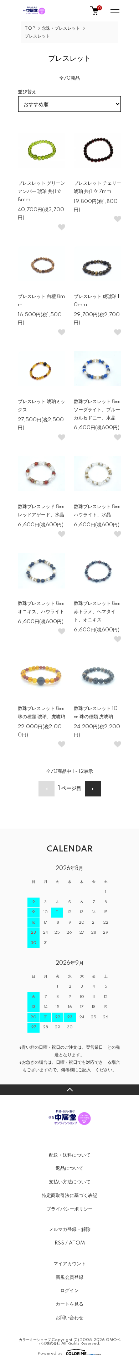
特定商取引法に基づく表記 (69, 1195)
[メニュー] (114, 10)
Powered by (50, 1353)
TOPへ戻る (69, 1089)
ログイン (69, 1290)
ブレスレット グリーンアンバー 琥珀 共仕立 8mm (41, 191)
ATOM (77, 1243)
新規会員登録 (69, 1277)
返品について (69, 1168)
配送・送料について (70, 1155)
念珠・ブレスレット (61, 28)
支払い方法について (70, 1181)
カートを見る (69, 1304)
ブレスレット (37, 36)
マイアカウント (69, 1263)
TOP (30, 28)
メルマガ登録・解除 (70, 1229)
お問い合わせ (69, 1317)
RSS (59, 1243)
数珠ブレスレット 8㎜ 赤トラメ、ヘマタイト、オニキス (97, 611)
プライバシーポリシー (69, 1209)
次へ (93, 788)
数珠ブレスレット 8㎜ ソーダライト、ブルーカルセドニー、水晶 (97, 410)
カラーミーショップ (35, 1340)
